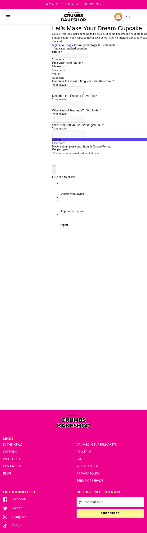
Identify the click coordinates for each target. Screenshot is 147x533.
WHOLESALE (12, 459)
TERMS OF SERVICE (90, 481)
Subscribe (110, 513)
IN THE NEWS (12, 444)
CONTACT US (12, 466)
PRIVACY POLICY (88, 473)
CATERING (10, 452)
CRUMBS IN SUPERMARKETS (97, 444)
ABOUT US (84, 452)
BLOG (7, 473)
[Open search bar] (128, 16)
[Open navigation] (8, 16)
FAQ (79, 459)
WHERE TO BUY (88, 466)
